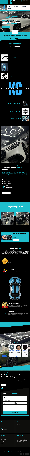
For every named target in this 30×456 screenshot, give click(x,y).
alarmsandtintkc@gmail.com (6, 427)
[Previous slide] (13, 32)
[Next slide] (17, 32)
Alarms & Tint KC (4, 351)
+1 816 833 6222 (4, 429)
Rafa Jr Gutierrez (11, 350)
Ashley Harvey (18, 350)
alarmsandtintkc (25, 0)
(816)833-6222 (15, 0)
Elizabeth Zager (25, 350)
